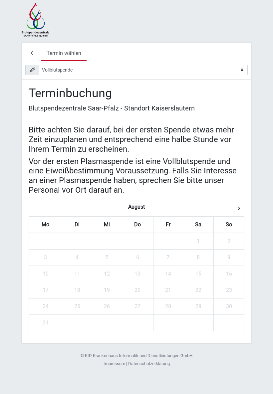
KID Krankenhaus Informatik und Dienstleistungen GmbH (138, 355)
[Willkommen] (33, 54)
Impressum (114, 363)
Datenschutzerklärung (149, 363)
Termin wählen (64, 53)
